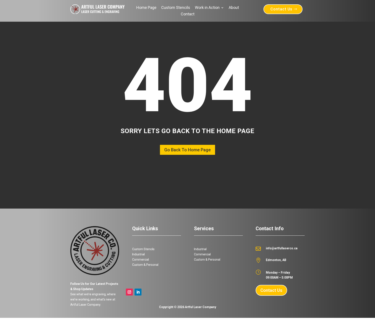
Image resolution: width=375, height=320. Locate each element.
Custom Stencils (175, 8)
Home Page (146, 8)
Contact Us (281, 9)
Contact (187, 14)
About (234, 8)
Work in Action (207, 8)
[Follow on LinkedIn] (138, 292)
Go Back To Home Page (187, 149)
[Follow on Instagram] (129, 292)
